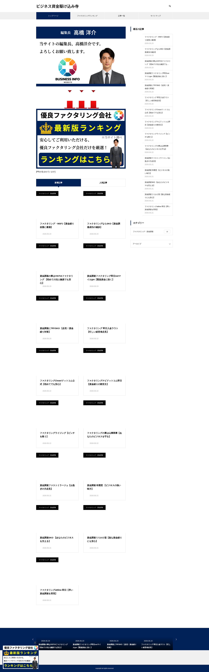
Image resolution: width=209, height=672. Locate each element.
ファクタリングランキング (87, 16)
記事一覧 (121, 16)
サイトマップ (156, 16)
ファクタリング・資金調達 (47, 193)
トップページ (53, 16)
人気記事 (103, 183)
